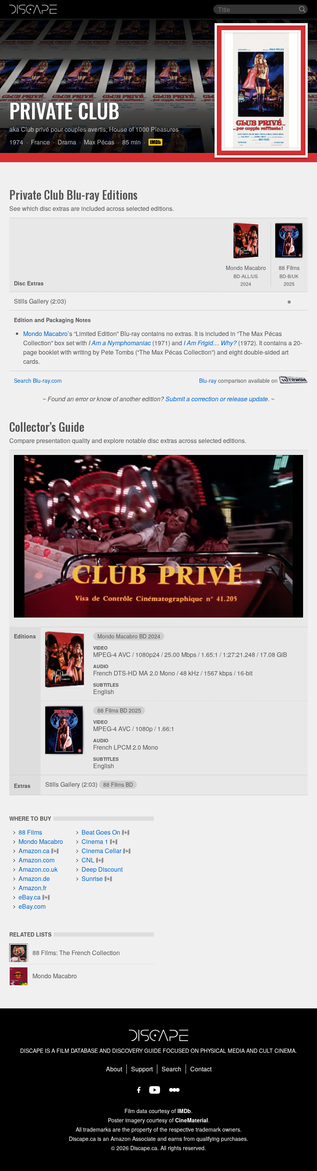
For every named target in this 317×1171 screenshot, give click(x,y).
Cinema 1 (95, 841)
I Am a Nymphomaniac (120, 342)
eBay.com (32, 906)
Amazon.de (34, 878)
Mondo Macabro (246, 268)
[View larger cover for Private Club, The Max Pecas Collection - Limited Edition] (246, 240)
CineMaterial (191, 1120)
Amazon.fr (32, 887)
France (40, 141)
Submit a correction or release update (216, 398)
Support (142, 1068)
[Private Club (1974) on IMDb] (156, 141)
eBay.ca (30, 897)
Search (171, 1068)
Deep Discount (102, 869)
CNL (88, 859)
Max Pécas (99, 141)
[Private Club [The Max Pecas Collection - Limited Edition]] (64, 661)
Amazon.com (37, 859)
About (114, 1068)
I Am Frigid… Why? (210, 342)
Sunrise (92, 878)
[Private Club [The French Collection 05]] (64, 733)
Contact (200, 1068)
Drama (67, 141)
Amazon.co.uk (38, 869)
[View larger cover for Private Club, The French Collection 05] (289, 240)
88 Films (289, 268)
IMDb (184, 1111)
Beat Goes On (101, 832)
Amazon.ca (34, 850)
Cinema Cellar (101, 850)
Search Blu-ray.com (38, 380)
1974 (16, 141)
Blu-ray (207, 380)
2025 (289, 283)
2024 (245, 283)
